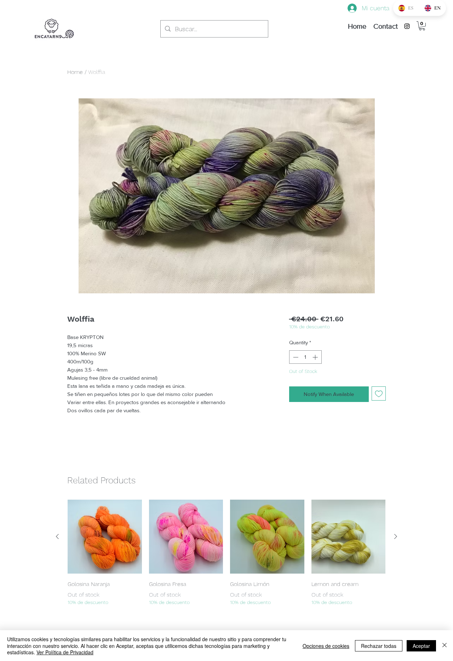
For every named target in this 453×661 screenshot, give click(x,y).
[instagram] (407, 26)
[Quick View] (105, 537)
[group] (226, 553)
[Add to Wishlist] (379, 393)
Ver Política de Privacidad (64, 652)
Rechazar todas (378, 645)
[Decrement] (295, 357)
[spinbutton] (305, 357)
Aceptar (421, 645)
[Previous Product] (57, 536)
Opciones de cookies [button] (326, 645)
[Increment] (316, 357)
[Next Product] (395, 536)
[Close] (444, 645)
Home (75, 72)
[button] (422, 25)
